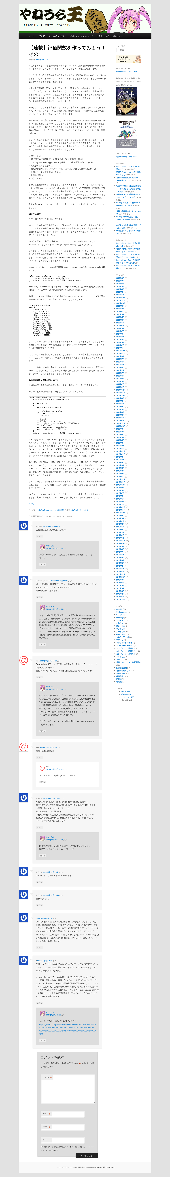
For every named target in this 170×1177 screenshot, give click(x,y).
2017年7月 (120, 521)
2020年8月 (120, 429)
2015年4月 (120, 588)
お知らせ (119, 623)
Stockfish (120, 620)
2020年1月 (120, 448)
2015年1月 (120, 596)
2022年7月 (120, 373)
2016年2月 (120, 566)
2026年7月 (120, 281)
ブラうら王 (120, 656)
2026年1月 (120, 294)
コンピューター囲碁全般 (125, 648)
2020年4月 (120, 440)
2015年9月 (120, 580)
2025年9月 (120, 306)
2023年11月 (120, 353)
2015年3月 (120, 591)
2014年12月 (120, 599)
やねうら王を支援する (57, 36)
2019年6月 (120, 462)
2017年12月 (120, 507)
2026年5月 (120, 286)
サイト (45, 1139)
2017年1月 (120, 535)
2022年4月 (120, 381)
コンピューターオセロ (125, 642)
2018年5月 (120, 499)
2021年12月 (120, 390)
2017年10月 (120, 512)
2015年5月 (120, 585)
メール (47, 1126)
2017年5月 (120, 526)
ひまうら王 (120, 626)
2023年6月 (120, 361)
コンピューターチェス (125, 645)
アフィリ (119, 640)
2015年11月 (120, 574)
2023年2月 (120, 367)
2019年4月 (120, 468)
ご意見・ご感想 (103, 36)
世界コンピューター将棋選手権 (128, 662)
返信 (39, 536)
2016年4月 (120, 560)
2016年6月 (120, 554)
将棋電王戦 (120, 673)
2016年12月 (120, 538)
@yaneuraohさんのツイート (126, 156)
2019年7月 (120, 459)
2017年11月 (120, 510)
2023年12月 (120, 350)
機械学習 (119, 676)
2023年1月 (120, 370)
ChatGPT (120, 609)
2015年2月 (120, 594)
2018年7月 (120, 493)
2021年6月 (120, 403)
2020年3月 (120, 443)
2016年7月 (120, 552)
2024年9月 (120, 328)
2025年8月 (120, 308)
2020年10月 (120, 426)
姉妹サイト (117, 36)
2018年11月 (120, 482)
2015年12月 (120, 571)
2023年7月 (120, 359)
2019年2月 (120, 473)
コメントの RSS (127, 697)
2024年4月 (120, 339)
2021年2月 (120, 415)
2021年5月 (120, 406)
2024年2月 (120, 345)
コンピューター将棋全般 (55, 510)
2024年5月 (120, 336)
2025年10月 (120, 303)
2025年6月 (120, 314)
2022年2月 (120, 384)
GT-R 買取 (102, 1167)
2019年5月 (120, 465)
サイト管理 (125, 691)
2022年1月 (120, 387)
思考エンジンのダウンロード (81, 36)
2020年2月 (120, 445)
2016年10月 (120, 543)
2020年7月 (120, 431)
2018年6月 (120, 496)
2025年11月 (120, 300)
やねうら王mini (122, 637)
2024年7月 (120, 331)
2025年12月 (120, 297)
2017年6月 (120, 524)
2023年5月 (120, 364)
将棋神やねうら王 (123, 670)
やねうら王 (41, 510)
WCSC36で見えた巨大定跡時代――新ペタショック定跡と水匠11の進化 (128, 189)
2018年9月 (120, 487)
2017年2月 (120, 532)
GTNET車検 (110, 1167)
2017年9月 (120, 515)
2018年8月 (120, 490)
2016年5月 (120, 557)
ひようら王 (120, 628)
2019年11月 (120, 454)
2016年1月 (120, 568)
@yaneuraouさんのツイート (126, 71)
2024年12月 (120, 325)
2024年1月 (120, 348)
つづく (32, 503)
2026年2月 (120, 292)
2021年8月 (120, 401)
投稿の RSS (126, 694)
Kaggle (119, 614)
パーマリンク (83, 510)
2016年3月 (120, 563)
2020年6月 (120, 434)
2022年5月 (120, 378)
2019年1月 (120, 476)
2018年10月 (120, 485)
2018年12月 (120, 479)
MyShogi (120, 617)
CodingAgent (121, 612)
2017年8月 (120, 518)
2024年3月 (120, 342)
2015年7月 (120, 582)
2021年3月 (120, 412)
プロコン (119, 659)
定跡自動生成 (121, 667)
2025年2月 (120, 320)
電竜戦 (119, 682)
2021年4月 (120, 409)
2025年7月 (120, 311)
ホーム (32, 36)
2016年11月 (120, 540)
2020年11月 (120, 423)
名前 (47, 1113)
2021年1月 (120, 417)
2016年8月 (120, 549)
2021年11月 (120, 392)
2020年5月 (120, 437)
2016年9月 (120, 546)
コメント (47, 1077)
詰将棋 (119, 679)
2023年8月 (120, 356)
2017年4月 (120, 529)
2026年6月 (120, 283)
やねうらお (74, 510)
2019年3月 (120, 471)
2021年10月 (120, 395)
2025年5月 (120, 317)
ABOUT (42, 36)
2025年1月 (120, 322)
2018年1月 (120, 504)
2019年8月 (120, 457)
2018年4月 (120, 501)
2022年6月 (120, 376)
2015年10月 (120, 577)
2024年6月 (120, 334)
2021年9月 (120, 398)
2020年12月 (120, 420)
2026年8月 (120, 278)
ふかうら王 (120, 631)
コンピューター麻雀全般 (125, 654)
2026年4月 (120, 289)
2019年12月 (120, 451)
